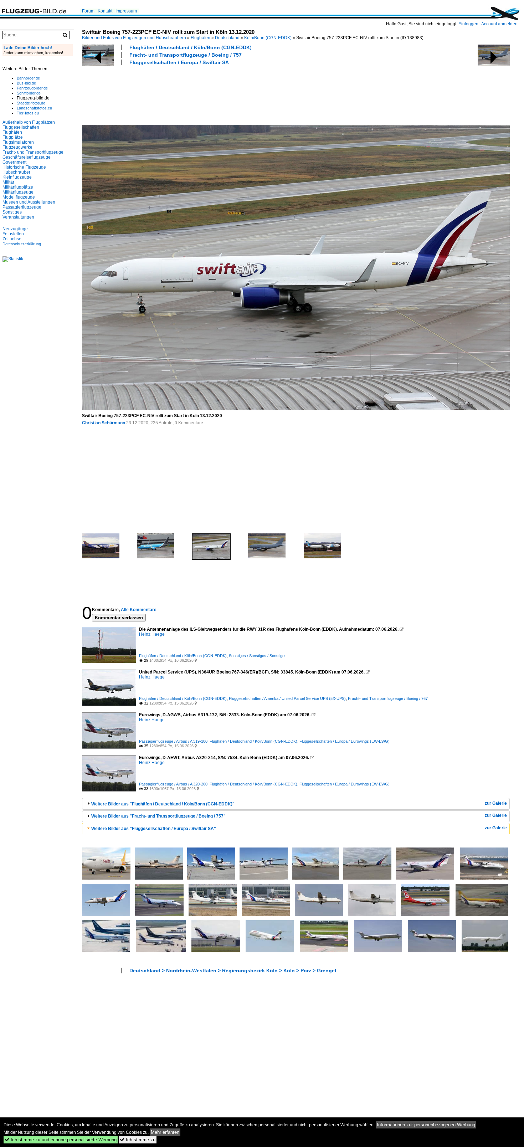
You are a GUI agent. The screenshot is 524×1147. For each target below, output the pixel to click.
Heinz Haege (152, 634)
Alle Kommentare (138, 609)
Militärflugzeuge (18, 192)
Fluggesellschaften (20, 127)
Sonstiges (12, 212)
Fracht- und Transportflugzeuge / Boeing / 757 (185, 55)
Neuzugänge (15, 228)
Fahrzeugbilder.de (32, 88)
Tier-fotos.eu (28, 113)
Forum (88, 11)
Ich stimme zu (137, 1139)
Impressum (126, 11)
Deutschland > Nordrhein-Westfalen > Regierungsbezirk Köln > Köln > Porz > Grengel (232, 970)
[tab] (296, 804)
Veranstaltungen (18, 217)
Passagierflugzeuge (21, 207)
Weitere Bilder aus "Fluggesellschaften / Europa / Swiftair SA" (153, 828)
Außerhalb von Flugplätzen (28, 122)
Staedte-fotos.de (31, 103)
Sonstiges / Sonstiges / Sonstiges (258, 656)
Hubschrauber (16, 172)
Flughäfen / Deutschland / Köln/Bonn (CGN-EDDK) (190, 47)
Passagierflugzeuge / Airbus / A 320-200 (173, 784)
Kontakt (105, 11)
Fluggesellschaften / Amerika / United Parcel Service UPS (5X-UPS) (287, 698)
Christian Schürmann (103, 422)
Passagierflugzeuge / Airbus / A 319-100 (173, 741)
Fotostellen (13, 233)
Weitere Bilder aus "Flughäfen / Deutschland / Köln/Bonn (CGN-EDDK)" (163, 804)
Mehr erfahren (165, 1132)
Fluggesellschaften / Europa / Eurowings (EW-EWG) (344, 741)
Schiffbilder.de (29, 93)
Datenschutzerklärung (21, 244)
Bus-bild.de (26, 83)
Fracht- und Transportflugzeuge (32, 152)
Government (14, 162)
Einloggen (468, 23)
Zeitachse (11, 238)
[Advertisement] (211, 94)
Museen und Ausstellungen (28, 202)
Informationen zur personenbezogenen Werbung (426, 1124)
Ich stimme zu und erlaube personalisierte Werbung (61, 1139)
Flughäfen (200, 37)
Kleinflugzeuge (17, 177)
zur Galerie (496, 803)
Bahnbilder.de (28, 78)
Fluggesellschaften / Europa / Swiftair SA (179, 62)
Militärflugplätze (17, 187)
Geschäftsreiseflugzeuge (26, 157)
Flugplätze (12, 137)
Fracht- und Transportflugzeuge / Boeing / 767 (388, 698)
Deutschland (227, 37)
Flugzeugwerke (17, 147)
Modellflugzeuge (18, 197)
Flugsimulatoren (18, 142)
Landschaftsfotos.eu (34, 108)
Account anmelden (499, 23)
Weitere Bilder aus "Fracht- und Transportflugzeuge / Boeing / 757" (158, 816)
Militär (8, 182)
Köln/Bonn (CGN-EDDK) (268, 37)
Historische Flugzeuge (24, 167)
